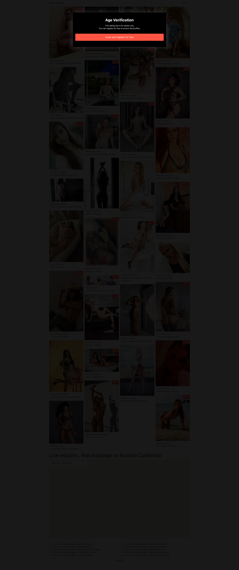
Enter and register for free (119, 37)
